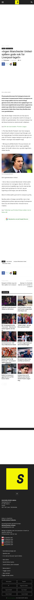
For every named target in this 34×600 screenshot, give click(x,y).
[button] (2, 2)
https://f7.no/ (7, 64)
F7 (8, 585)
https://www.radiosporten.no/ (11, 64)
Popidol (24, 581)
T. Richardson (6, 60)
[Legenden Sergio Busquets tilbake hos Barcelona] (9, 301)
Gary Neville (9, 261)
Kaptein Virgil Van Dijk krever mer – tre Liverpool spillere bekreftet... (9, 360)
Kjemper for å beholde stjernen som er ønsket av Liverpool (25, 284)
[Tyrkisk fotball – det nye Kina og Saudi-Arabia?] (25, 319)
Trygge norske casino (7, 575)
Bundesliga (20, 305)
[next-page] (5, 384)
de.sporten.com (8, 544)
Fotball (7, 46)
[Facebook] (3, 64)
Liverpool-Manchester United (20, 261)
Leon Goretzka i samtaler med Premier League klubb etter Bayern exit (25, 309)
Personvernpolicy (11, 598)
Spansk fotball (8, 590)
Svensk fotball (24, 594)
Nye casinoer (6, 573)
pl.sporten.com (8, 537)
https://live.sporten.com (14, 64)
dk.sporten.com (8, 543)
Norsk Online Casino (8, 562)
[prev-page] (3, 384)
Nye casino (6, 559)
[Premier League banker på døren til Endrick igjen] (25, 336)
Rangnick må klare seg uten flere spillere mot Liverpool (9, 284)
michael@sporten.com (8, 527)
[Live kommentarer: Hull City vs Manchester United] (9, 336)
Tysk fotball (24, 590)
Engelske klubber (24, 585)
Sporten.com (11, 530)
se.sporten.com (8, 541)
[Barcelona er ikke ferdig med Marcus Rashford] (25, 352)
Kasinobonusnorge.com (9, 551)
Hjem (3, 46)
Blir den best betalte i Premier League (15, 126)
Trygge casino (6, 570)
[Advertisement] (17, 23)
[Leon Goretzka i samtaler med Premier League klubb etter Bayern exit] (25, 301)
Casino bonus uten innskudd (11, 564)
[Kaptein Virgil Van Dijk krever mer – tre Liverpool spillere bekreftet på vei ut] (9, 352)
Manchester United (6, 263)
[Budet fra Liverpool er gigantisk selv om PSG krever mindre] (9, 369)
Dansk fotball (9, 594)
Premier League (9, 48)
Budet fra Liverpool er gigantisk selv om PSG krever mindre (8, 377)
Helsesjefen (8, 581)
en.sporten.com (8, 539)
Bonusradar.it (6, 568)
